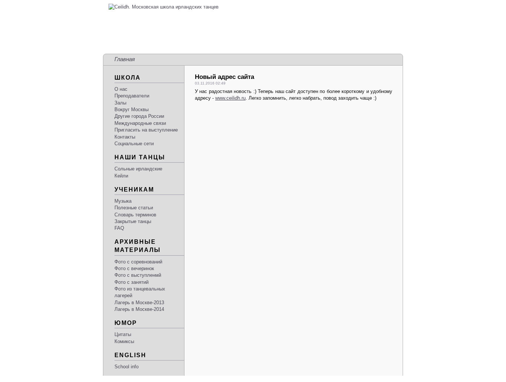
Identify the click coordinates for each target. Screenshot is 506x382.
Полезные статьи (133, 207)
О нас (120, 89)
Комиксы (124, 341)
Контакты (124, 137)
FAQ (119, 228)
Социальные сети (134, 143)
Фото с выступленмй (137, 275)
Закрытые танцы (132, 221)
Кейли (121, 176)
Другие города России (139, 116)
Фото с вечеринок (134, 268)
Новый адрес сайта (224, 76)
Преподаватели (131, 96)
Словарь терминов (135, 214)
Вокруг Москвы (131, 109)
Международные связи (140, 123)
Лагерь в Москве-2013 (139, 302)
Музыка (123, 201)
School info (126, 366)
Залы (120, 103)
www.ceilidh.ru (230, 98)
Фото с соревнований (138, 262)
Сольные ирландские (138, 169)
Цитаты (122, 334)
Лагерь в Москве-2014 (139, 309)
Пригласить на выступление (146, 130)
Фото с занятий (131, 282)
